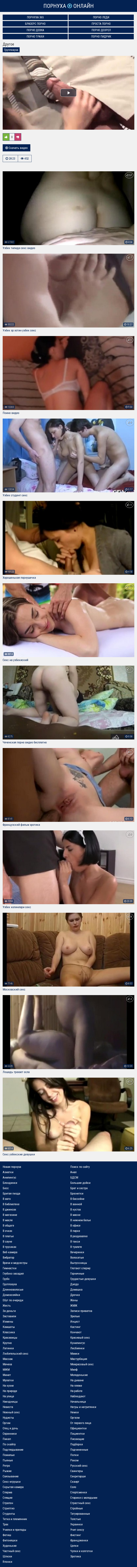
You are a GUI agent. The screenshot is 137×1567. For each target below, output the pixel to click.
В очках (7, 1231)
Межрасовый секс (82, 1364)
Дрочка (75, 1295)
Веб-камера (10, 1252)
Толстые (75, 1519)
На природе (10, 1391)
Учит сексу (77, 1529)
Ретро (6, 1465)
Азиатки (8, 1172)
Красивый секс (80, 1337)
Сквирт (74, 1481)
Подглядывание (13, 1449)
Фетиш (7, 1535)
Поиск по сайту (80, 1167)
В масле (8, 1220)
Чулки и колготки (81, 1551)
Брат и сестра (79, 1188)
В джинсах (9, 1209)
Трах (5, 1524)
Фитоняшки (10, 1540)
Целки (74, 1545)
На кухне (8, 1385)
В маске (75, 1215)
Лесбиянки (77, 1348)
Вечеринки (77, 1252)
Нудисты (8, 1417)
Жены (74, 1300)
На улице (8, 1396)
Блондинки (10, 1183)
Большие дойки (80, 1183)
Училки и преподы (14, 1529)
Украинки (76, 1524)
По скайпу (9, 1444)
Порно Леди (101, 17)
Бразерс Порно (35, 23)
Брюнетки (76, 1193)
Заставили (9, 1316)
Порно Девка (35, 30)
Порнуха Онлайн (68, 6)
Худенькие (10, 1545)
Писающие (77, 1439)
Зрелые (75, 1316)
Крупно (7, 1343)
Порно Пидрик (101, 36)
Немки (74, 1412)
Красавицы (10, 1337)
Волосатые (77, 1257)
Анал (73, 1172)
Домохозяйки (11, 1295)
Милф (74, 1369)
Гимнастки (9, 1268)
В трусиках (9, 1247)
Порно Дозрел (101, 30)
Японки (7, 1561)
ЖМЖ (73, 1305)
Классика (9, 1332)
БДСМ (74, 1177)
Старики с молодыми (83, 1497)
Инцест (75, 1321)
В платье (8, 1236)
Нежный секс (11, 1412)
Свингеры (76, 1471)
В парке (75, 1231)
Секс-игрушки (12, 1481)
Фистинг (75, 1535)
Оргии (6, 1423)
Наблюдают (77, 1396)
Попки (74, 1455)
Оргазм (75, 1417)
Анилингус (9, 1177)
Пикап (7, 1439)
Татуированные (80, 1513)
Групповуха (11, 50)
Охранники (10, 1433)
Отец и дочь (10, 1428)
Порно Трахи (35, 36)
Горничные (77, 1273)
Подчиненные (79, 1449)
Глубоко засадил (13, 1273)
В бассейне (77, 1199)
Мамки (74, 1353)
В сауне (7, 1241)
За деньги (9, 1311)
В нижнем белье (80, 1220)
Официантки (78, 1428)
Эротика (75, 1556)
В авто (7, 1199)
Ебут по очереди (13, 1300)
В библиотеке (11, 1204)
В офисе (75, 1225)
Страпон (8, 1503)
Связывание (11, 1476)
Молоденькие (79, 1375)
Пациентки (77, 1433)
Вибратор (8, 1257)
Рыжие (7, 1471)
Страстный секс (80, 1503)
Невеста (8, 1407)
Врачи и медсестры (15, 1263)
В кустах (75, 1209)
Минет (7, 1375)
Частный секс (12, 1551)
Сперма (7, 1492)
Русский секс (79, 1465)
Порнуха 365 (35, 17)
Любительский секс (15, 1353)
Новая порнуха (12, 1167)
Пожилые (9, 1455)
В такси (75, 1241)
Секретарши (78, 1476)
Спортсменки (78, 1492)
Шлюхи (7, 1556)
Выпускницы (78, 1263)
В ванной (76, 1204)
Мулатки (8, 1380)
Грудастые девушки (83, 1279)
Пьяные (8, 1460)
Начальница (78, 1401)
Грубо (6, 1279)
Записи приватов (81, 1311)
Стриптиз (8, 1508)
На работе (76, 1391)
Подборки (76, 1444)
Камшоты (9, 1327)
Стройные (76, 1508)
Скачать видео (18, 148)
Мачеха (7, 1364)
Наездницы (10, 1401)
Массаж (8, 1359)
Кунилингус (77, 1343)
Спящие (7, 1497)
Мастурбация (78, 1359)
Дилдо (74, 1284)
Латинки (8, 1348)
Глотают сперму (80, 1268)
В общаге (8, 1225)
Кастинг (75, 1327)
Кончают (76, 1332)
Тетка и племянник (15, 1519)
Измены (8, 1321)
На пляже (76, 1385)
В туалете (76, 1247)
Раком (74, 1460)
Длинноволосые (13, 1289)
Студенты (9, 1513)
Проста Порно (101, 23)
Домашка (76, 1289)
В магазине (10, 1215)
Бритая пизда (11, 1193)
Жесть (7, 1305)
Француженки (79, 1540)
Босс (6, 1188)
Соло (73, 1487)
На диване (77, 1380)
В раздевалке (79, 1236)
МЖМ (6, 1369)
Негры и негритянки (83, 1407)
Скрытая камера (13, 1487)
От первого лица (80, 1423)
